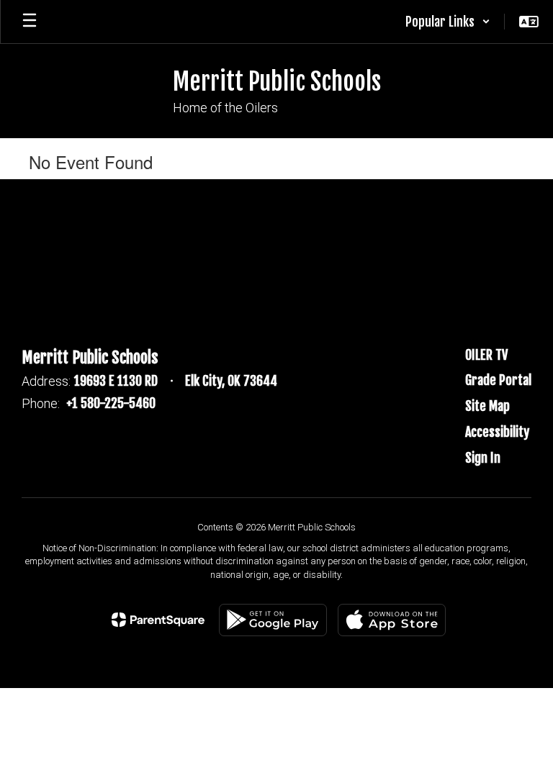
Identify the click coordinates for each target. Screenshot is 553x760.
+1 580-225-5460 (111, 403)
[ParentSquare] (158, 619)
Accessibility (497, 432)
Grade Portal (498, 380)
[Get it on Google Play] (273, 620)
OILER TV (486, 355)
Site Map (487, 406)
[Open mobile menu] (29, 21)
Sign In (482, 458)
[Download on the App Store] (392, 620)
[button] (448, 21)
